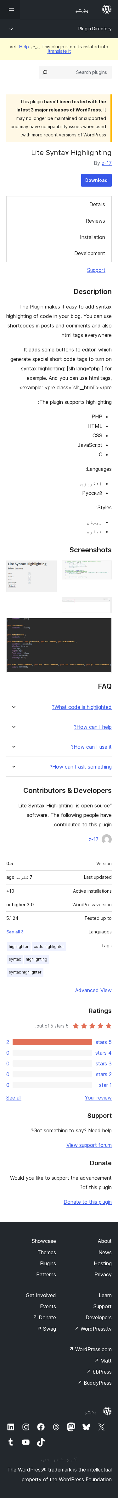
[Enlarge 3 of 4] (103, 605)
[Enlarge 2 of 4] (48, 569)
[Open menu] (10, 9)
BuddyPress (94, 1383)
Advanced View (93, 990)
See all (13, 1097)
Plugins (48, 1263)
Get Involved (41, 1295)
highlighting (36, 959)
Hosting (103, 1263)
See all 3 (15, 931)
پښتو (90, 1411)
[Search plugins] (45, 72)
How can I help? (93, 727)
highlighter (19, 946)
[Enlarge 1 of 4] (103, 569)
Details (97, 204)
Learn (105, 1295)
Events (48, 1306)
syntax (15, 959)
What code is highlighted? (82, 707)
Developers (99, 1317)
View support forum (89, 1145)
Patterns (46, 1274)
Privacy (103, 1274)
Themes (46, 1252)
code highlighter (49, 946)
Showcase (44, 1241)
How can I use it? (91, 747)
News (105, 1252)
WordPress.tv (93, 1329)
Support (96, 270)
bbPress (99, 1372)
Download (96, 180)
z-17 (107, 163)
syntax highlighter (25, 972)
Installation (92, 237)
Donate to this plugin (88, 1202)
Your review (98, 1097)
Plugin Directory (95, 28)
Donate (44, 1317)
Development (89, 253)
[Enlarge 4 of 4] (103, 626)
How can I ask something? (81, 767)
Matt (103, 1360)
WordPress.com (90, 1349)
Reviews (95, 221)
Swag (46, 1329)
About (105, 1241)
